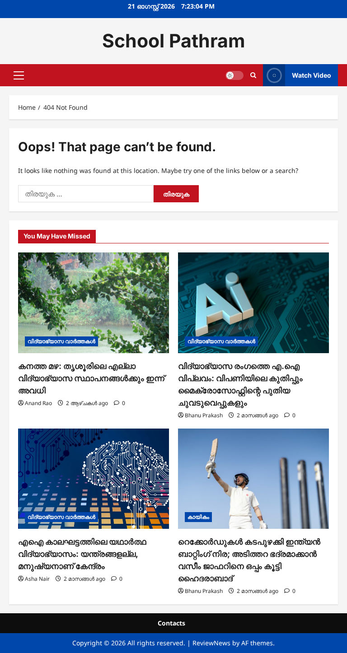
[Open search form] (253, 75)
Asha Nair (37, 579)
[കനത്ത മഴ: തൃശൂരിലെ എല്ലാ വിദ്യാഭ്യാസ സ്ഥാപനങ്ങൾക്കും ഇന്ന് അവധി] (93, 302)
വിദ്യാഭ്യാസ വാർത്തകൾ (61, 341)
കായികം (198, 517)
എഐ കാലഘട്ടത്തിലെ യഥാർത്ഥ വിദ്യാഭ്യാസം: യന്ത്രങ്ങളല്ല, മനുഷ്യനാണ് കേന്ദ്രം (82, 554)
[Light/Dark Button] (234, 74)
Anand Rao (38, 403)
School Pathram (173, 40)
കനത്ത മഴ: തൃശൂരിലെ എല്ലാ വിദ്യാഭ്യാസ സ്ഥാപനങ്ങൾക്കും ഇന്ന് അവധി (91, 378)
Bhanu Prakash (204, 415)
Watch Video (311, 75)
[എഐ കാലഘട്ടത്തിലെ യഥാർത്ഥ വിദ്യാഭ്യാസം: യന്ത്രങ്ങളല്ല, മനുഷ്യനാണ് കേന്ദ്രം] (93, 479)
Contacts (171, 623)
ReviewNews (211, 643)
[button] (18, 74)
